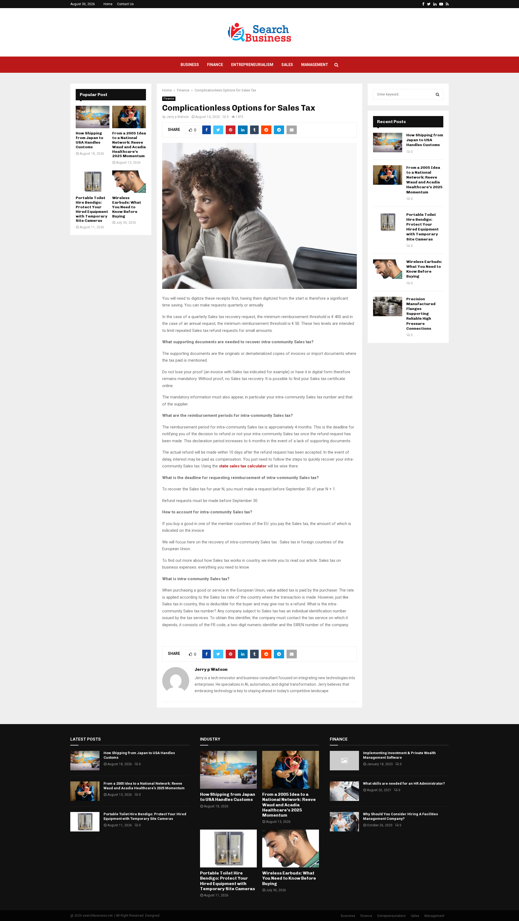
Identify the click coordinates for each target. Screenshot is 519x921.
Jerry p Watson (178, 117)
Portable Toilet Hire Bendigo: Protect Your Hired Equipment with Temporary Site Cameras (92, 209)
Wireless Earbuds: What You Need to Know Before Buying (126, 207)
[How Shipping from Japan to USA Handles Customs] (92, 117)
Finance (215, 64)
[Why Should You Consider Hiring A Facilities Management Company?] (344, 821)
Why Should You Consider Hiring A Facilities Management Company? (400, 816)
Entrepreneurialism (252, 64)
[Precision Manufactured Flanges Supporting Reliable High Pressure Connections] (387, 306)
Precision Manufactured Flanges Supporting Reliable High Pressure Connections (420, 314)
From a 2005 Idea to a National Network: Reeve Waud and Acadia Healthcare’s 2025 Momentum (129, 144)
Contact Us (125, 4)
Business (190, 64)
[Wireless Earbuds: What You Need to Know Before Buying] (129, 181)
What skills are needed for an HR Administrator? (404, 783)
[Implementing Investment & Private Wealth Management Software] (344, 760)
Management (314, 64)
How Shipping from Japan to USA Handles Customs (89, 140)
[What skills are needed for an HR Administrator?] (344, 791)
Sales (287, 64)
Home (108, 4)
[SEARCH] (437, 94)
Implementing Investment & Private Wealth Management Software (399, 755)
